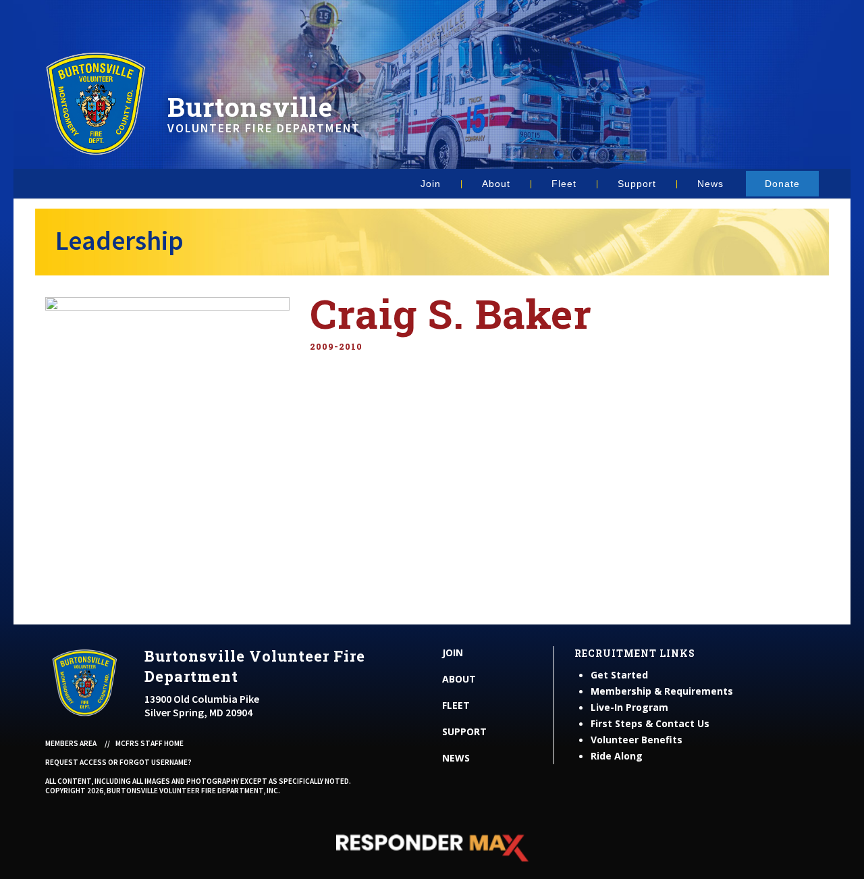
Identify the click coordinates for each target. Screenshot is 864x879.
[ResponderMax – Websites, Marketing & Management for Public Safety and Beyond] (432, 848)
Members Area (71, 743)
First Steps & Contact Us (650, 723)
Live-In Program (629, 707)
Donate (782, 183)
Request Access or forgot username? (118, 762)
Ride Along (617, 755)
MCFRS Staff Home (149, 743)
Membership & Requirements (662, 691)
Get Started (619, 674)
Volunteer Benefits (636, 739)
